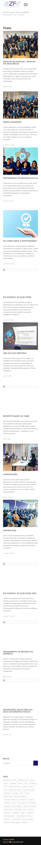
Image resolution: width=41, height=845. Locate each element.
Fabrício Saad (8, 796)
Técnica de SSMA (27, 819)
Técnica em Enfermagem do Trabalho (15, 822)
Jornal (14, 803)
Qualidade (7, 813)
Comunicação (10, 474)
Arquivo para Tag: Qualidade (16, 12)
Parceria (31, 809)
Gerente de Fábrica (20, 796)
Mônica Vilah (8, 809)
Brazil (6, 783)
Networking (17, 809)
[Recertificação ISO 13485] (20, 399)
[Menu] (24, 4)
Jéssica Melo (31, 803)
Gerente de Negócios (10, 799)
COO (5, 790)
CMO (31, 786)
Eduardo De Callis (28, 790)
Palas (24, 809)
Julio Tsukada (22, 803)
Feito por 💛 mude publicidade (13, 842)
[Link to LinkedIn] (29, 4)
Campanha (13, 783)
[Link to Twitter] (33, 4)
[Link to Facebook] (36, 4)
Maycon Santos (17, 806)
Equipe (15, 793)
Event (21, 793)
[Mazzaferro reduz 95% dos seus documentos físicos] (20, 692)
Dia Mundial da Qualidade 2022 (19, 593)
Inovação (30, 799)
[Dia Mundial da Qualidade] (20, 281)
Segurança (30, 813)
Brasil (32, 780)
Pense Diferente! (12, 122)
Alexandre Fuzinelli (10, 780)
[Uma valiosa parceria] (20, 336)
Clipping (25, 786)
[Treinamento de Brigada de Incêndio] (20, 634)
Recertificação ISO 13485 (16, 416)
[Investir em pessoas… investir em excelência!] (20, 44)
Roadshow (16, 813)
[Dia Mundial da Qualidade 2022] (20, 576)
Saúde (23, 813)
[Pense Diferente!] (20, 105)
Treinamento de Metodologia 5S (20, 178)
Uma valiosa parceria (14, 353)
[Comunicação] (20, 457)
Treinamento (16, 819)
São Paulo (7, 819)
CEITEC (20, 783)
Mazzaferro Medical (30, 806)
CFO (5, 786)
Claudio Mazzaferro (15, 786)
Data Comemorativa (15, 790)
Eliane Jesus (7, 793)
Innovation (22, 799)
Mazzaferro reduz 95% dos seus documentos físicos (18, 711)
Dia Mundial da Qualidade (17, 297)
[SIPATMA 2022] (20, 513)
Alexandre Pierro (23, 780)
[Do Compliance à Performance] (20, 224)
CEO (26, 783)
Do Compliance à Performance (20, 241)
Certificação (32, 783)
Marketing (7, 806)
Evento (27, 793)
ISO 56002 (7, 803)
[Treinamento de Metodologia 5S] (20, 161)
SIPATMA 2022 (9, 530)
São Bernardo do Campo (23, 816)
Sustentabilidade (9, 816)
